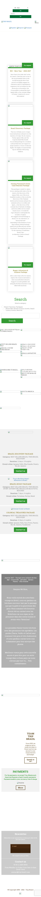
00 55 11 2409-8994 (24, 2)
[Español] (12, 28)
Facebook (16, 882)
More (20, 787)
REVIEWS (20, 549)
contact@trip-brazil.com (23, 4)
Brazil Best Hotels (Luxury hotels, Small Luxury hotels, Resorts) (20, 309)
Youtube (25, 882)
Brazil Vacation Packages (13, 307)
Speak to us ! (30, 760)
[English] (20, 28)
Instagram (20, 882)
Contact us (20, 471)
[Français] (28, 28)
